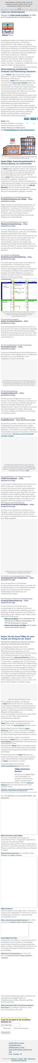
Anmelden (16, 1054)
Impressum (14, 1059)
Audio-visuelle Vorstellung (19, 15)
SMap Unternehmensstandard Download (14, 920)
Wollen (26, 118)
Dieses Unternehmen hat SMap (15, 625)
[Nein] (36, 6)
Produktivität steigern (15, 1045)
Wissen (33, 118)
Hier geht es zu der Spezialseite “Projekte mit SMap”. (17, 435)
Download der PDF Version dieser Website (24, 67)
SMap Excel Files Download (10, 953)
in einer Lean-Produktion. (20, 83)
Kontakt (20, 1059)
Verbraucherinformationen (19, 1060)
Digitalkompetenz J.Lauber (16, 1047)
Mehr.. (27, 470)
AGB (25, 1059)
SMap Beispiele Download (9, 853)
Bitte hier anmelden (11, 619)
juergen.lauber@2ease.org (9, 766)
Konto (10, 1054)
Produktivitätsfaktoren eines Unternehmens (19, 130)
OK (19, 8)
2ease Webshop (19, 725)
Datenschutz (31, 1059)
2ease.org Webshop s (21, 657)
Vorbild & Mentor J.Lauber (16, 1043)
